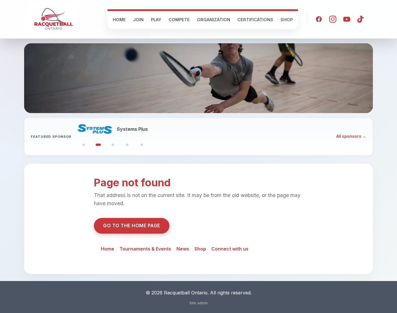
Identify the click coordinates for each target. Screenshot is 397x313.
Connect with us (229, 249)
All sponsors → (351, 136)
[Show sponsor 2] (98, 144)
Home (119, 19)
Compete (179, 19)
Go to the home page (131, 225)
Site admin (198, 303)
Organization (213, 19)
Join (138, 19)
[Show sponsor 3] (112, 144)
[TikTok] (360, 19)
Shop (286, 19)
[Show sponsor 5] (141, 144)
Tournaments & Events (145, 249)
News (182, 249)
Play (156, 19)
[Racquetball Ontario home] (53, 19)
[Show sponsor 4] (127, 144)
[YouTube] (346, 19)
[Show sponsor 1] (83, 144)
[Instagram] (332, 19)
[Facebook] (318, 19)
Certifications (255, 19)
